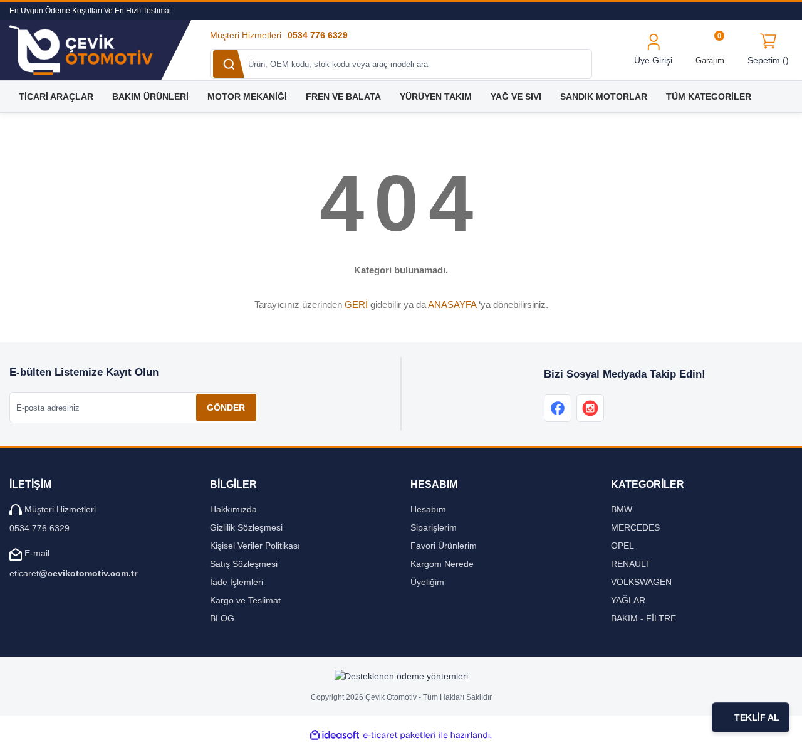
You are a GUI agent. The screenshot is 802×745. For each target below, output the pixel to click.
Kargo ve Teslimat (245, 600)
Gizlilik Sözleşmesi (246, 527)
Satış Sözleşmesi (244, 564)
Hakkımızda (233, 509)
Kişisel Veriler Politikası (255, 546)
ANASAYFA (452, 304)
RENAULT (631, 564)
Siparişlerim (433, 527)
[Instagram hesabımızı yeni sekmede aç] (590, 408)
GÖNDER (226, 408)
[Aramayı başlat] (228, 64)
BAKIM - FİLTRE (643, 618)
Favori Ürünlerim (443, 546)
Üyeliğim (427, 582)
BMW (621, 509)
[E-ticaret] (399, 735)
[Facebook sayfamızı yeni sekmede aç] (557, 408)
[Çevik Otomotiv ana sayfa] (93, 50)
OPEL (622, 546)
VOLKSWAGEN (641, 582)
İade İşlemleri (236, 582)
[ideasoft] (335, 735)
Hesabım (428, 509)
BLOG (222, 618)
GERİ (356, 304)
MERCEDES (635, 527)
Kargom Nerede (442, 564)
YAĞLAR (628, 600)
